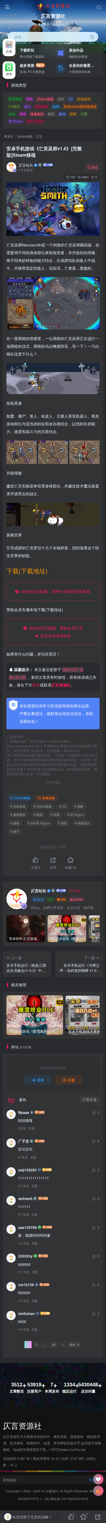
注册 (71, 1079)
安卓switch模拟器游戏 (80, 106)
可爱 (84, 113)
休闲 (11, 113)
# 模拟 (38, 814)
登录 (40, 1079)
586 (63, 899)
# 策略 (79, 806)
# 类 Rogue (76, 814)
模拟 (51, 113)
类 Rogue (15, 121)
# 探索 (55, 814)
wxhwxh (25, 1198)
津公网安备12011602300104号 (67, 1498)
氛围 (55, 106)
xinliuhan (26, 1313)
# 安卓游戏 (18, 806)
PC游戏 (14, 106)
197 (73, 177)
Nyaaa (23, 1112)
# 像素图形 (18, 814)
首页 (9, 136)
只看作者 (89, 1099)
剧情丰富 (41, 106)
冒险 (29, 98)
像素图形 (37, 113)
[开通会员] (98, 1491)
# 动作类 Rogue (39, 823)
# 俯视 (15, 823)
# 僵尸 (15, 831)
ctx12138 (26, 1284)
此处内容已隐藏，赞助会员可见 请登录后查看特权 (55, 631)
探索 (73, 113)
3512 (40, 899)
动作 (61, 98)
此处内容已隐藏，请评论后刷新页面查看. (55, 591)
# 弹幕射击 (82, 823)
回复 (32, 1128)
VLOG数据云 (50, 1491)
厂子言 (23, 1141)
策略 (23, 113)
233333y (25, 1256)
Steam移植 (45, 98)
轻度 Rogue (35, 121)
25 (54, 1344)
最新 (11, 1099)
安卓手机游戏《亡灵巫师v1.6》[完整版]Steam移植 (44, 151)
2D (71, 98)
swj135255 (27, 1169)
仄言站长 (26, 165)
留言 (36, 685)
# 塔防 (62, 823)
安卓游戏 (15, 98)
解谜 (62, 113)
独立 (27, 106)
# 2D (63, 806)
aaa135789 (27, 1227)
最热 (22, 1099)
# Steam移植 (42, 806)
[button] (100, 50)
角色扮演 (83, 98)
